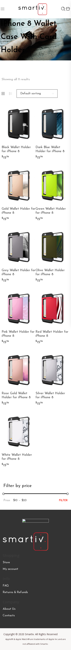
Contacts (9, 615)
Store (6, 562)
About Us (9, 609)
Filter (63, 500)
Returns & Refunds (15, 592)
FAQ (6, 585)
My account (10, 569)
